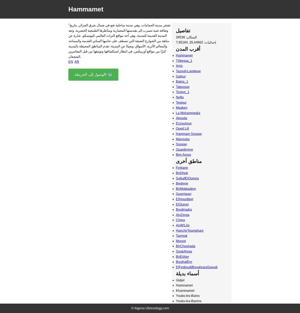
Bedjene (182, 183)
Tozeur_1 (182, 92)
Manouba (183, 139)
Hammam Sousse (189, 134)
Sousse (181, 144)
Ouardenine (184, 149)
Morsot (181, 241)
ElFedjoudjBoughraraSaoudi (197, 267)
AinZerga (182, 215)
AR (76, 61)
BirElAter (182, 256)
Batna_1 (182, 81)
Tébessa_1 (184, 60)
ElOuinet (182, 204)
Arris (179, 66)
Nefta (180, 97)
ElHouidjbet (184, 199)
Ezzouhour (184, 123)
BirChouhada (185, 246)
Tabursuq (182, 87)
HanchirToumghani (189, 230)
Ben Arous (183, 154)
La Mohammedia (188, 113)
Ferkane (182, 167)
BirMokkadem (186, 188)
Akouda (181, 118)
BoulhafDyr (184, 262)
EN (70, 61)
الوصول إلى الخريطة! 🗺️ (93, 74)
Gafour (181, 76)
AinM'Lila (182, 225)
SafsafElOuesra (187, 178)
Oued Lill (182, 128)
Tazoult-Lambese (188, 71)
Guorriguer (183, 194)
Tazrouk (181, 235)
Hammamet (184, 55)
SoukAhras (184, 251)
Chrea (180, 220)
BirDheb (182, 173)
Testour (181, 102)
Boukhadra (184, 209)
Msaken (181, 107)
